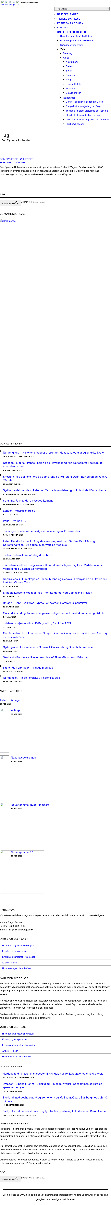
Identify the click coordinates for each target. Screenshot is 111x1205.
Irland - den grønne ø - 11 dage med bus (28, 667)
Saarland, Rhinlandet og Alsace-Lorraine (28, 500)
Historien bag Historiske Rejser (76, 36)
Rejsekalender (67, 14)
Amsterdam (72, 61)
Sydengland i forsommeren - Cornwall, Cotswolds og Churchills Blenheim (48, 647)
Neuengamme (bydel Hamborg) (30, 805)
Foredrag (67, 53)
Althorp (15, 710)
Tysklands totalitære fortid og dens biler (27, 555)
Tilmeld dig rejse (68, 18)
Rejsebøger (69, 97)
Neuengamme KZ (22, 852)
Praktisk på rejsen (70, 23)
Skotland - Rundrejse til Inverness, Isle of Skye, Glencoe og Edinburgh (46, 657)
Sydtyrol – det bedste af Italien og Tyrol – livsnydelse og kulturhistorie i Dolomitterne (54, 490)
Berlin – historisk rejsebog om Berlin (84, 101)
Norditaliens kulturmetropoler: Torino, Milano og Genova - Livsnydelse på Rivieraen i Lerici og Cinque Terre (55, 580)
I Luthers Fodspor (75, 124)
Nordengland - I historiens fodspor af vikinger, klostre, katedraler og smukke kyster (54, 452)
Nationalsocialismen (23, 757)
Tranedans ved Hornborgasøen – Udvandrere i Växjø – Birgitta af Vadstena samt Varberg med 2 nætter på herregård (53, 566)
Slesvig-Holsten (74, 84)
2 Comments (19, 162)
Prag (68, 79)
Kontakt (63, 27)
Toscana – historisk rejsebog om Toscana (87, 110)
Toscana (70, 88)
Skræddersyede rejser (71, 45)
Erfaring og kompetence (14, 951)
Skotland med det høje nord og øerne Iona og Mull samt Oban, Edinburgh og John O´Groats (55, 478)
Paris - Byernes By (14, 521)
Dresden (70, 75)
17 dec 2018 (5, 162)
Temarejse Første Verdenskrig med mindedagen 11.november (41, 531)
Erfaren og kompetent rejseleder (76, 40)
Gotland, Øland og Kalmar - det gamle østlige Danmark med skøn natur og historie (53, 613)
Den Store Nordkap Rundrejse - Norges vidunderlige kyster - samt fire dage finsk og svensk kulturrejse (55, 635)
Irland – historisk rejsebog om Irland (84, 115)
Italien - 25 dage (10, 700)
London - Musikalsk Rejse (19, 510)
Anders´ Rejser (10, 962)
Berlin (69, 70)
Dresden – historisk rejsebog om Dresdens (88, 119)
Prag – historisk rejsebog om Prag (83, 106)
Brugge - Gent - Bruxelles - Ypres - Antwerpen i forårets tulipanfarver (45, 603)
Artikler (66, 57)
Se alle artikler (73, 92)
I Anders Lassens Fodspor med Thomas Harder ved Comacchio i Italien (47, 592)
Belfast (69, 66)
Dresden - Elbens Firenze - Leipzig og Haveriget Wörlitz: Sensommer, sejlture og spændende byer (53, 464)
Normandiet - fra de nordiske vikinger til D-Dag (31, 677)
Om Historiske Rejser (71, 32)
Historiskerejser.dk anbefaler (16, 968)
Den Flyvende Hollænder (17, 159)
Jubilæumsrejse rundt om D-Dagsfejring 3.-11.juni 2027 (37, 623)
